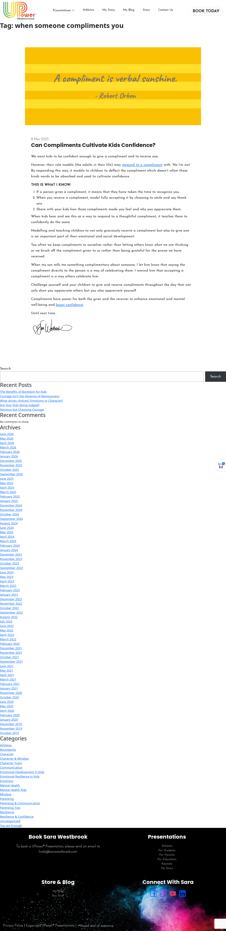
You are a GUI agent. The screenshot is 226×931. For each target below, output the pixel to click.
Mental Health (10, 785)
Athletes (88, 10)
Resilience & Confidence (17, 817)
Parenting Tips (10, 808)
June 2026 (7, 434)
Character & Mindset (14, 759)
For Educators (167, 859)
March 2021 (8, 679)
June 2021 (7, 666)
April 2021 (7, 675)
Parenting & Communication (20, 803)
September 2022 (11, 612)
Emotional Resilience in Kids (20, 776)
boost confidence (69, 305)
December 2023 (11, 554)
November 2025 (11, 465)
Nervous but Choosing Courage (22, 410)
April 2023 (7, 581)
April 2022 (7, 635)
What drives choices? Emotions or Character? (31, 401)
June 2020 (7, 702)
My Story (108, 10)
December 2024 (11, 505)
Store (146, 10)
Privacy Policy (13, 925)
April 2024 (7, 537)
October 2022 (9, 608)
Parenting (7, 799)
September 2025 (11, 474)
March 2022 (8, 639)
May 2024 (6, 532)
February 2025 (10, 496)
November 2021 (11, 653)
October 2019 (9, 733)
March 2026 (8, 447)
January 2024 (9, 550)
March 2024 (8, 541)
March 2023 (8, 586)
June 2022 (7, 626)
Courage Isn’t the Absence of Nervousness (29, 396)
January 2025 (9, 501)
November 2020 (11, 693)
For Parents (167, 854)
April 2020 (7, 711)
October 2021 (9, 657)
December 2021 (11, 648)
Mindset (5, 794)
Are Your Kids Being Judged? (20, 405)
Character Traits (11, 763)
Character (7, 754)
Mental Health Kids (13, 790)
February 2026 (10, 452)
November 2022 (11, 604)
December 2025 (11, 461)
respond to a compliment (142, 165)
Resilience (7, 812)
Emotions (6, 781)
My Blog (128, 10)
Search (5, 368)
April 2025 (7, 488)
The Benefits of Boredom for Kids (23, 392)
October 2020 (9, 697)
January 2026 (9, 456)
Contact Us (165, 10)
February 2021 (10, 684)
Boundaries (8, 750)
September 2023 (11, 568)
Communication (11, 768)
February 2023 (10, 590)
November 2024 (11, 510)
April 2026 (7, 443)
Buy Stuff (58, 895)
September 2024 (11, 519)
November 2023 (11, 559)
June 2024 (7, 528)
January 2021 (9, 688)
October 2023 (9, 563)
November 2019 (11, 729)
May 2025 (6, 483)
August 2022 (9, 617)
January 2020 (9, 720)
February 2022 (10, 644)
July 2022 (6, 621)
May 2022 (6, 630)
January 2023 (9, 595)
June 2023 (7, 572)
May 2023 (6, 577)
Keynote (167, 863)
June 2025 (7, 479)
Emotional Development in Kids (22, 772)
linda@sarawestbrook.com (58, 851)
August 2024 (9, 523)
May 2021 (6, 671)
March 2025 (8, 492)
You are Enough (11, 826)
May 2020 (6, 706)
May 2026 (6, 438)
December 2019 (11, 724)
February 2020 (10, 715)
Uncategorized (10, 821)
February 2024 (10, 546)
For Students (166, 850)
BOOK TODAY (206, 11)
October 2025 (9, 470)
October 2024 (9, 514)
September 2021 (11, 662)
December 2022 (11, 599)
